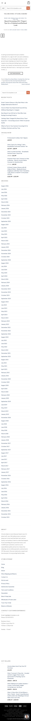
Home (3, 564)
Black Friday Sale (6, 596)
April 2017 (4, 462)
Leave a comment (26, 84)
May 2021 (4, 366)
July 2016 (4, 488)
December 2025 (5, 211)
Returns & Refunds (6, 606)
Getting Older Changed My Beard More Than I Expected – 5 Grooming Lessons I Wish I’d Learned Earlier (15, 120)
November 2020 (6, 379)
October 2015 (5, 517)
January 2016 (5, 507)
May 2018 (4, 430)
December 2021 (5, 353)
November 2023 (6, 292)
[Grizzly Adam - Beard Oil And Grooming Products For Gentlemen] (15, 3)
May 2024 (4, 273)
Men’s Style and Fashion (21, 82)
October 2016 (5, 478)
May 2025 (4, 234)
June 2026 (4, 192)
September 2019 (6, 401)
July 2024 (4, 266)
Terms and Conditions (7, 590)
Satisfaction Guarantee (7, 586)
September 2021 (6, 356)
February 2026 (5, 205)
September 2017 (6, 449)
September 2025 (6, 221)
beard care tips (9, 80)
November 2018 (6, 417)
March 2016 (4, 501)
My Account (4, 580)
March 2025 (4, 240)
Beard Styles (14, 18)
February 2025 (5, 244)
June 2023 (4, 308)
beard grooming (17, 80)
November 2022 (6, 330)
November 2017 (6, 443)
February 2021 (5, 372)
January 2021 (5, 375)
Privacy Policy (5, 583)
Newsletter (4, 593)
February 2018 (5, 437)
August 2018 (5, 421)
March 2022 (4, 350)
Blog (2, 567)
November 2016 (6, 475)
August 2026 (5, 186)
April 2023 (4, 314)
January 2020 (5, 398)
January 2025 (5, 247)
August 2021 (5, 359)
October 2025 (5, 218)
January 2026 (5, 208)
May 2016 (4, 494)
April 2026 (4, 199)
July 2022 (4, 340)
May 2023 (4, 311)
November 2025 (6, 215)
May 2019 (4, 408)
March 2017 (4, 465)
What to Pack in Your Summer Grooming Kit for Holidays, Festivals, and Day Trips (14, 127)
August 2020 (5, 385)
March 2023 (4, 318)
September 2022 (6, 334)
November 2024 (6, 253)
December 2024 (5, 250)
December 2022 (5, 327)
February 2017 (5, 469)
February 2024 (5, 282)
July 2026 (4, 189)
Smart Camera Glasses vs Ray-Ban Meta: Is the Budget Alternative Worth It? (14, 103)
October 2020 (5, 382)
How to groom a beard (11, 82)
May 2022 (4, 347)
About (3, 570)
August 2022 (5, 337)
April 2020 (4, 388)
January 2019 (5, 414)
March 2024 (4, 279)
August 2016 (5, 485)
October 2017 (5, 446)
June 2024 (4, 269)
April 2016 (4, 498)
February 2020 (5, 395)
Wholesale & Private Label (8, 599)
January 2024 (5, 285)
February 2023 (5, 321)
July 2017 (4, 456)
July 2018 (4, 424)
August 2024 (5, 263)
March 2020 (4, 391)
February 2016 (5, 504)
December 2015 (5, 511)
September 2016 (6, 482)
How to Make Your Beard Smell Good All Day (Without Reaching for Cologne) (14, 109)
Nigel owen (24, 29)
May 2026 (4, 195)
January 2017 (5, 472)
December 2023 (5, 289)
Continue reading (15, 73)
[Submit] (28, 8)
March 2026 (4, 202)
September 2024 (6, 260)
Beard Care (7, 18)
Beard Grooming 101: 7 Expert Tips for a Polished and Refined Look (15, 23)
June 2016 (4, 491)
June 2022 (4, 343)
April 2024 (4, 276)
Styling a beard (4, 84)
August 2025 (5, 224)
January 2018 (5, 440)
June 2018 (4, 427)
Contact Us (4, 577)
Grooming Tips (22, 18)
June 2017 (4, 459)
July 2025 (4, 227)
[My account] (5, 3)
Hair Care (15, 19)
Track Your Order (6, 603)
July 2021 (4, 363)
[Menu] (2, 3)
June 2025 (4, 231)
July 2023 (4, 305)
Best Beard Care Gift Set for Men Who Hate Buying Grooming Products (13, 114)
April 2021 (4, 369)
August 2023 (5, 301)
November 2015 (6, 514)
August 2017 (5, 453)
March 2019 (4, 411)
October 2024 (5, 256)
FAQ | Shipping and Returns (9, 574)
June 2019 (4, 404)
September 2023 (6, 298)
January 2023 (5, 324)
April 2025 (4, 237)
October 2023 (5, 295)
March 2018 (4, 433)
